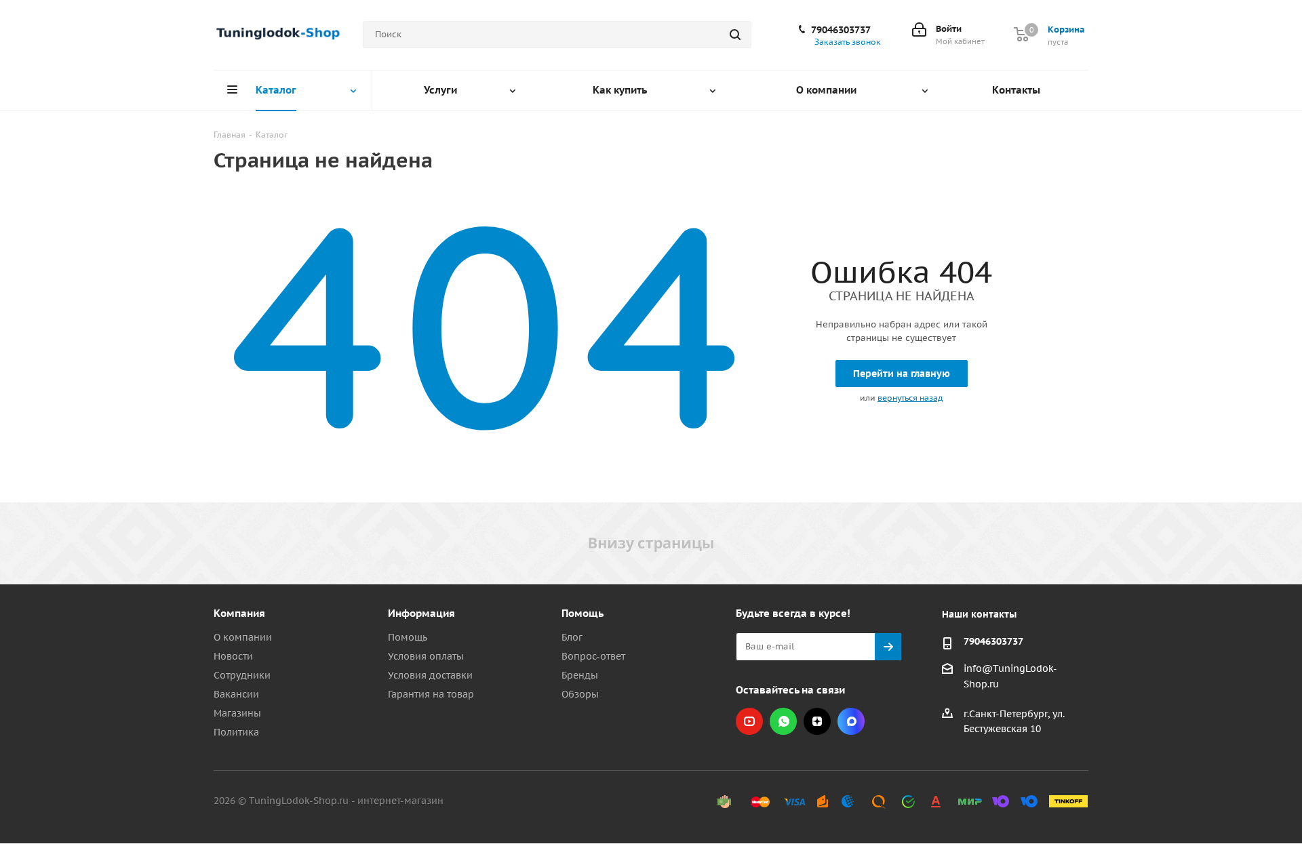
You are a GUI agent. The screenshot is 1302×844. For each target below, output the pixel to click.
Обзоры (580, 694)
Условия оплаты (426, 656)
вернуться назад (910, 398)
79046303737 (841, 30)
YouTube (749, 721)
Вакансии (236, 694)
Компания (239, 613)
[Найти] (735, 34)
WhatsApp (783, 721)
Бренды (579, 675)
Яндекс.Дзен (817, 721)
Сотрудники (242, 675)
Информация (421, 613)
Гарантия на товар (431, 694)
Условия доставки (430, 675)
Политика (236, 732)
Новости (233, 656)
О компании (243, 637)
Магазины (237, 713)
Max (851, 721)
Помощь (407, 637)
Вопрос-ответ (593, 656)
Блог (572, 637)
